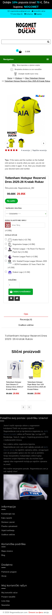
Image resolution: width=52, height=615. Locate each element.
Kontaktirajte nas (8, 514)
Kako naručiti (6, 518)
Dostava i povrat (8, 522)
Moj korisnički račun (9, 593)
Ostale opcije (11, 235)
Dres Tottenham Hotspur (35, 78)
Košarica (29, 14)
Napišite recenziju (39, 150)
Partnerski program (9, 572)
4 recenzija (25, 150)
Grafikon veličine (26, 325)
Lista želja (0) (18, 14)
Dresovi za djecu (36, 612)
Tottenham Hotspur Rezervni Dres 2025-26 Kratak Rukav (27, 81)
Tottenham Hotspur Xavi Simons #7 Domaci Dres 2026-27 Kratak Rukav (14, 385)
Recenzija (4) (26, 319)
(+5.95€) (8, 231)
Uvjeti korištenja (7, 530)
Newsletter (5, 605)
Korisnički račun (39, 11)
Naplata (39, 14)
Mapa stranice (7, 551)
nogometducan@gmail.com (20, 11)
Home (9, 78)
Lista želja (5, 601)
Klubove (18, 78)
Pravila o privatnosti (9, 526)
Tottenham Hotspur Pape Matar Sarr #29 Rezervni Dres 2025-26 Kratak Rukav (36, 385)
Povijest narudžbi (8, 597)
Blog (3, 555)
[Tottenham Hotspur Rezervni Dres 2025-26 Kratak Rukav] (26, 115)
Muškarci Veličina (14, 208)
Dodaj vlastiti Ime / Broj (15, 220)
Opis (26, 314)
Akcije (3, 576)
